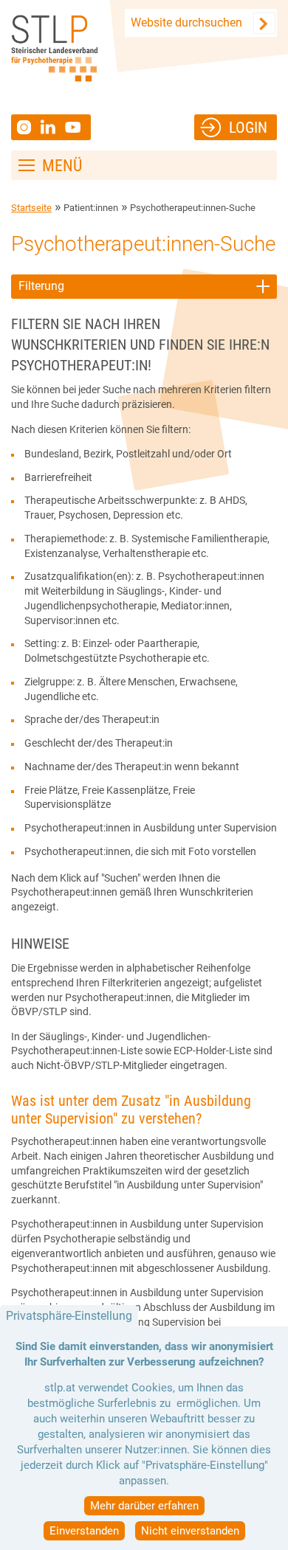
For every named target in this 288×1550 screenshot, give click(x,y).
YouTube (75, 127)
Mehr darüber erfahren (144, 1505)
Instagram (26, 127)
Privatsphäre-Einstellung (69, 1316)
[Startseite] (54, 48)
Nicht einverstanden (190, 1530)
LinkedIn (53, 127)
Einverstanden (84, 1530)
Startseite (31, 207)
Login (248, 127)
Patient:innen (91, 207)
